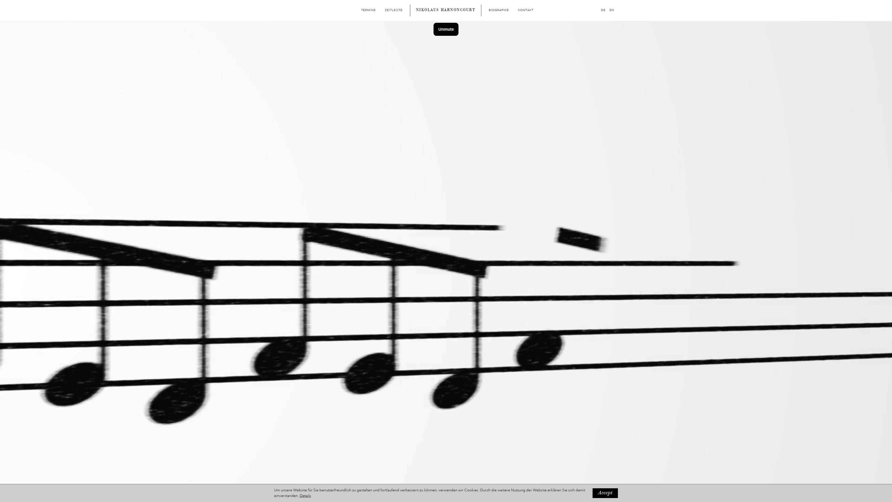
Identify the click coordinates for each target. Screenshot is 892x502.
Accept (605, 493)
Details (305, 496)
